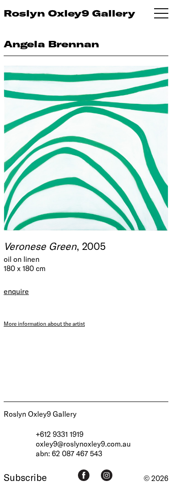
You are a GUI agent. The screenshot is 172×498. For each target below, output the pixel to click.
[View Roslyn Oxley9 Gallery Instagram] (106, 475)
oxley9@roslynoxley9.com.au (83, 443)
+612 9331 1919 (59, 434)
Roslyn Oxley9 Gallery (40, 413)
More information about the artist (44, 323)
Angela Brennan (51, 44)
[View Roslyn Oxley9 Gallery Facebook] (83, 475)
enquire (16, 291)
